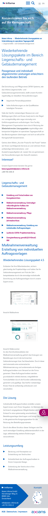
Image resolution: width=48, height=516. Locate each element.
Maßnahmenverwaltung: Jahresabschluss (16, 219)
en (43, 3)
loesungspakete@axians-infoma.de (15, 168)
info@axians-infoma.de (10, 502)
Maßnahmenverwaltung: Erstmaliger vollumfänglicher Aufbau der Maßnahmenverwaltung (21, 205)
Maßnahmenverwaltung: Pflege (19, 213)
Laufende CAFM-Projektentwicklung (21, 232)
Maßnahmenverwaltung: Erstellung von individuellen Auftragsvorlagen (22, 226)
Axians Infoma (7, 38)
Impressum (22, 511)
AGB (3, 511)
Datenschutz (12, 511)
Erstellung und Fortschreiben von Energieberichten (20, 196)
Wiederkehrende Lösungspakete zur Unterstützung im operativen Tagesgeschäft (22, 39)
